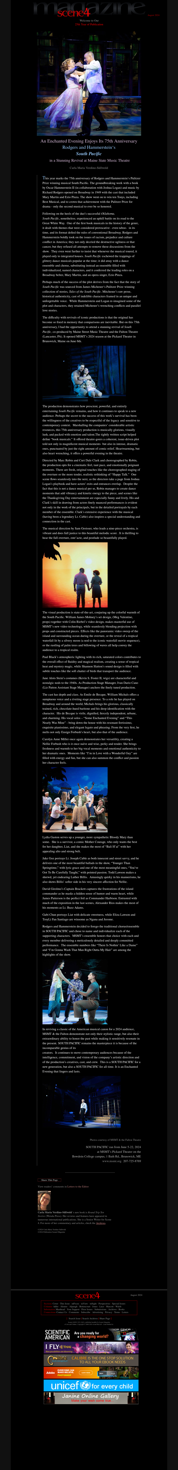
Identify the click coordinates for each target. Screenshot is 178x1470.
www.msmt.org (111, 1161)
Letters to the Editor (78, 1186)
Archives (112, 1309)
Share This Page (49, 1180)
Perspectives (104, 1303)
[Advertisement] (91, 1411)
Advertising (97, 1312)
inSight (93, 1303)
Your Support (73, 1309)
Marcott (109, 1306)
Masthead (60, 1309)
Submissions (100, 1309)
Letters (125, 1312)
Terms (117, 1312)
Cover (55, 1303)
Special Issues (118, 1303)
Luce (101, 1306)
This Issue (65, 1303)
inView (84, 1303)
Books (122, 1309)
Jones (94, 1306)
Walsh (118, 1306)
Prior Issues (87, 1309)
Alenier (63, 1306)
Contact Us (61, 1312)
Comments (74, 1312)
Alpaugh (73, 1306)
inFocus (75, 1303)
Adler (55, 1306)
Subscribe (85, 1312)
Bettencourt (84, 1306)
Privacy (108, 1312)
